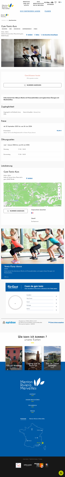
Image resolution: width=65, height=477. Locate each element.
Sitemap (40, 459)
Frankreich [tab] (23, 418)
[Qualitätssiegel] (18, 465)
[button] (52, 2)
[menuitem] (8, 6)
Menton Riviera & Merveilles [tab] (37, 418)
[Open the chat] (61, 473)
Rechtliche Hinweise (33, 459)
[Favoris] (55, 2)
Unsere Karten (25, 459)
